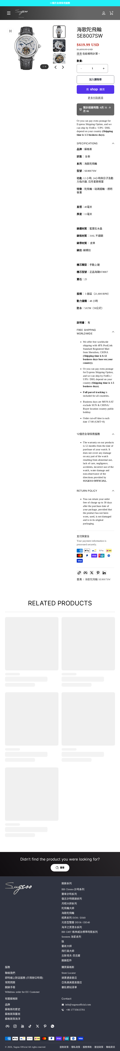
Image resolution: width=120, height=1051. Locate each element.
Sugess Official (20, 1047)
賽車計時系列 (69, 894)
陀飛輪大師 (68, 908)
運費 (79, 53)
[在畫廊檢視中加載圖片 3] (59, 59)
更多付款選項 (95, 98)
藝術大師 (67, 946)
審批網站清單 (69, 987)
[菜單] (8, 13)
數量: (80, 61)
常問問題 (10, 982)
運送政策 (98, 1047)
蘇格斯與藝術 (12, 1014)
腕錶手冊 (10, 987)
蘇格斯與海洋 (12, 1018)
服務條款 (87, 1047)
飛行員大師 (68, 951)
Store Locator (69, 973)
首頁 (79, 579)
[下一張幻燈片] (63, 67)
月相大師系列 (69, 903)
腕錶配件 (67, 960)
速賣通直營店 (69, 977)
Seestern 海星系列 (71, 936)
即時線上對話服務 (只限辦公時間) (24, 977)
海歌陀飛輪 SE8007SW (97, 579)
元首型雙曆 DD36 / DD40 (76, 922)
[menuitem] (88, 889)
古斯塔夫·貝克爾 (71, 955)
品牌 (7, 1004)
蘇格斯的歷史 (12, 1009)
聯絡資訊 (110, 1047)
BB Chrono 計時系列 (73, 889)
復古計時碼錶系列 (72, 898)
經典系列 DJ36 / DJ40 (73, 917)
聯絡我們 (10, 973)
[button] (10, 31)
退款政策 (64, 1047)
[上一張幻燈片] (55, 67)
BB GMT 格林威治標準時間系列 (80, 932)
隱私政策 (75, 1047)
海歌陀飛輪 (68, 913)
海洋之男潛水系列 (72, 927)
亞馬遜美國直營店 (72, 982)
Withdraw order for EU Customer (22, 992)
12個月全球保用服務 (60, 3)
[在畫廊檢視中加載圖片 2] (59, 45)
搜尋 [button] (62, 867)
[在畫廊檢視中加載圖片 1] (59, 32)
